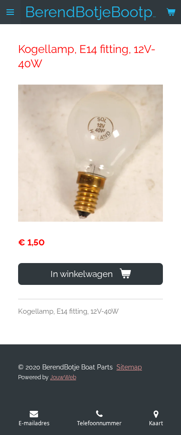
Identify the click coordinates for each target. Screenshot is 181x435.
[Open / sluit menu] (10, 12)
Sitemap (129, 367)
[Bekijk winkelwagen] (171, 12)
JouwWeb (63, 377)
